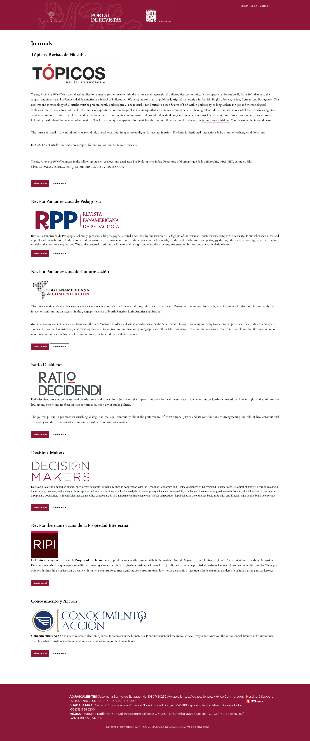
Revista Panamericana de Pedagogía (66, 201)
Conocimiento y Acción (54, 601)
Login (254, 5)
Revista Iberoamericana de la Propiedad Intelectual (80, 525)
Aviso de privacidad (197, 726)
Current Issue (59, 183)
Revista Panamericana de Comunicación (70, 272)
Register (243, 5)
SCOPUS (117, 167)
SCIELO (59, 167)
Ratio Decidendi (47, 365)
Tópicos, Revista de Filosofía (58, 55)
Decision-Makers (47, 453)
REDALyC (45, 167)
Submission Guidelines (215, 120)
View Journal (40, 183)
